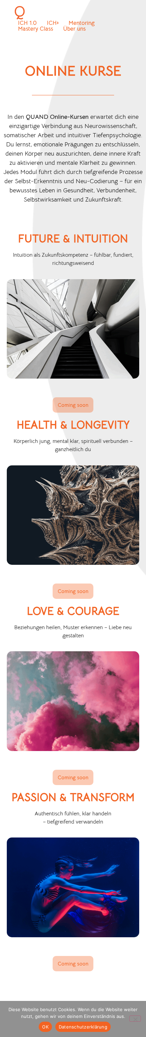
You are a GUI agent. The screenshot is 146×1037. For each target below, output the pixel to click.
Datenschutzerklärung (83, 1027)
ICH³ (52, 23)
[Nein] (135, 1019)
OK (45, 1027)
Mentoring (82, 23)
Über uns (74, 29)
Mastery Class (35, 29)
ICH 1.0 (27, 23)
